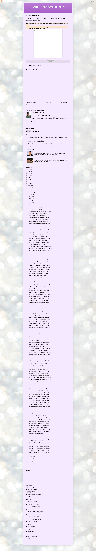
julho (30, 200)
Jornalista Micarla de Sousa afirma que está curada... (39, 437)
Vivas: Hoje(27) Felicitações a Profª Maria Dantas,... (39, 236)
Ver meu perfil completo (31, 121)
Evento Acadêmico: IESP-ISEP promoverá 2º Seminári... (40, 417)
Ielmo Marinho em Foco (32, 497)
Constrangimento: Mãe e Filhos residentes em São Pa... (40, 352)
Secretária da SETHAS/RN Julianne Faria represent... (39, 217)
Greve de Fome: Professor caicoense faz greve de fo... (39, 221)
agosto (30, 198)
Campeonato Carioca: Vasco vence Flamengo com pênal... (40, 284)
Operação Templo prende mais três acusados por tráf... (39, 367)
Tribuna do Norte (30, 531)
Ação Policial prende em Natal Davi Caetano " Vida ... (39, 371)
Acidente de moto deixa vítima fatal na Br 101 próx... (39, 408)
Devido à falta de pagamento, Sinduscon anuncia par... (39, 232)
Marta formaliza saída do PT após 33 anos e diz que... (39, 227)
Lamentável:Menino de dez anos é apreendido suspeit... (40, 379)
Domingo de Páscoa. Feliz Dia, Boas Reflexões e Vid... (40, 419)
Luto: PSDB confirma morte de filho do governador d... (40, 440)
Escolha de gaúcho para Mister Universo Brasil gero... (39, 240)
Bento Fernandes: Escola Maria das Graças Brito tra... (39, 446)
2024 (29, 171)
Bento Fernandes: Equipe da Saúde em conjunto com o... (40, 294)
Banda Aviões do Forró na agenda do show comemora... (40, 246)
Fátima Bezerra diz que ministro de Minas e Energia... (39, 388)
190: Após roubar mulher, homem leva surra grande (39, 288)
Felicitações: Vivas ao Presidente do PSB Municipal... (39, 300)
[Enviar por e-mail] (47, 61)
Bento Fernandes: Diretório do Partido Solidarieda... (39, 242)
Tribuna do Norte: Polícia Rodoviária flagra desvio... (39, 271)
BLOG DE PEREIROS (32, 503)
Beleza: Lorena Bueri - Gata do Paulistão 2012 (42, 159)
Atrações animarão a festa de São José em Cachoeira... (39, 406)
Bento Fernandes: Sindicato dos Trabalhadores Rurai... (39, 400)
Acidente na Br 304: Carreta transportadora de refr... (39, 317)
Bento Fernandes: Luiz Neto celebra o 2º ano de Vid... (39, 392)
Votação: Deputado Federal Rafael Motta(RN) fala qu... (40, 354)
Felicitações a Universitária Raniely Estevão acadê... (39, 425)
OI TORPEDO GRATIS (32, 528)
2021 (29, 177)
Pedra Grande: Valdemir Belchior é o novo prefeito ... (39, 365)
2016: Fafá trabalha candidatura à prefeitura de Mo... (39, 414)
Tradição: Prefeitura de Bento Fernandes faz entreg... (39, 439)
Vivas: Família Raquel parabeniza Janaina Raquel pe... (39, 292)
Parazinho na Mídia (31, 491)
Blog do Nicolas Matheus (32, 489)
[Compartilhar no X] (50, 61)
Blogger (61, 542)
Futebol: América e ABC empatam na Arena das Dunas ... (40, 211)
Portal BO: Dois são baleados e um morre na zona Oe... (40, 265)
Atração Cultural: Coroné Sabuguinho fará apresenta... (39, 335)
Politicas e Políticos (31, 529)
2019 (29, 181)
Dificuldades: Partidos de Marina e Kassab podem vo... (39, 442)
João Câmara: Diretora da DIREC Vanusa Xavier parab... (40, 377)
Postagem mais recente (31, 102)
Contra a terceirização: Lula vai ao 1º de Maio (38, 213)
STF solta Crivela (36, 151)
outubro (30, 194)
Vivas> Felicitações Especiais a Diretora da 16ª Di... (39, 310)
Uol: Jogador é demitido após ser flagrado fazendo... (39, 269)
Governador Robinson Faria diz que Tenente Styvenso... (40, 398)
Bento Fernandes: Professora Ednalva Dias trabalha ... (39, 311)
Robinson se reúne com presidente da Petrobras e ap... (39, 329)
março (30, 454)
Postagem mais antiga (65, 102)
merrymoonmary (50, 542)
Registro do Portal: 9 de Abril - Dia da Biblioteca (38, 385)
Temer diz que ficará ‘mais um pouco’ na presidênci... (39, 338)
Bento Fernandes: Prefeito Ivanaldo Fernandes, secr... (39, 321)
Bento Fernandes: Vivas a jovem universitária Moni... (39, 450)
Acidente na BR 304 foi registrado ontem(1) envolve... (39, 452)
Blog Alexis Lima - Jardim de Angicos (35, 511)
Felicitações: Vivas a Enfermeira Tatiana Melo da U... (39, 387)
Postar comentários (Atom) (35, 104)
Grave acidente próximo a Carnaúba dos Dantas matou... (40, 444)
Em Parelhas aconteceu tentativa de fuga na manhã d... (39, 412)
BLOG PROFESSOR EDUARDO (34, 504)
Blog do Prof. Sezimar (31, 508)
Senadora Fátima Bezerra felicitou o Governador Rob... (40, 356)
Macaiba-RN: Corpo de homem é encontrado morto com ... (40, 254)
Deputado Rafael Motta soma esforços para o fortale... (39, 279)
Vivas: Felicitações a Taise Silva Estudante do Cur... (39, 252)
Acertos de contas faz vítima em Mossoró (37, 346)
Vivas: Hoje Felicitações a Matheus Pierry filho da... (39, 325)
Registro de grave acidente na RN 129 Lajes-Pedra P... (39, 304)
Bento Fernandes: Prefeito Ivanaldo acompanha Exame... (40, 362)
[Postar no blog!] (49, 61)
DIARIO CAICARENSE (32, 521)
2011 (29, 467)
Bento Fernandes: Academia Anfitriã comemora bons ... (40, 448)
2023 (29, 173)
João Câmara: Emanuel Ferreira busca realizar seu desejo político (41, 146)
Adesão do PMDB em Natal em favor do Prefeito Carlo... (40, 248)
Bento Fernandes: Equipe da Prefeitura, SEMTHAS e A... (40, 358)
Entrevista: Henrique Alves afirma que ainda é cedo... (39, 290)
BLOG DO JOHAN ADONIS (33, 516)
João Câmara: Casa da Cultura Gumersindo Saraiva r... (39, 319)
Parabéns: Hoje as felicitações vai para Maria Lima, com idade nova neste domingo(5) (45, 143)
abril (30, 206)
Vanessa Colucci (30, 533)
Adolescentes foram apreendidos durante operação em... (40, 283)
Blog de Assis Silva (31, 514)
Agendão (29, 509)
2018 (29, 183)
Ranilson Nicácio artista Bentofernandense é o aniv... (39, 340)
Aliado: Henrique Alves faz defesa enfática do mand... (39, 281)
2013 (29, 463)
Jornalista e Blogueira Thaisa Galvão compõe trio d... (39, 234)
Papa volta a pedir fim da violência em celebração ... (39, 410)
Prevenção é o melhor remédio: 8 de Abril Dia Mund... (40, 390)
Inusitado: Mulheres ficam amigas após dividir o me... (39, 302)
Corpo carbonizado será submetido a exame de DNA (39, 375)
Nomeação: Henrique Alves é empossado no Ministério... (40, 313)
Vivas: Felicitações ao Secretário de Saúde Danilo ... (39, 344)
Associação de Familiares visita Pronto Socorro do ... (39, 209)
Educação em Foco (31, 524)
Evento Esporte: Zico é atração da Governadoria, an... (39, 396)
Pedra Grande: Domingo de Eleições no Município (39, 381)
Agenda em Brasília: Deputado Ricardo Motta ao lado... (40, 327)
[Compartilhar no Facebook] (51, 61)
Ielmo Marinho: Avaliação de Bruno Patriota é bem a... (40, 348)
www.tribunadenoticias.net (32, 534)
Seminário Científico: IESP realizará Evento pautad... (39, 404)
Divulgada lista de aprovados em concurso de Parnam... (40, 231)
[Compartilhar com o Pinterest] (53, 61)
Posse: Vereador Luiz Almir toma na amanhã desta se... (40, 257)
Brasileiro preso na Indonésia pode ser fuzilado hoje (39, 229)
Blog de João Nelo (31, 487)
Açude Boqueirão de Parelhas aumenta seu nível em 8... (40, 261)
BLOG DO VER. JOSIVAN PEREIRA (35, 518)
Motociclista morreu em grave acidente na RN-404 (39, 244)
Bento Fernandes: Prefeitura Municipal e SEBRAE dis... (40, 238)
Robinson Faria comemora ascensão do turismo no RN (39, 223)
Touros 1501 (29, 496)
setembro (31, 196)
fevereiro (31, 456)
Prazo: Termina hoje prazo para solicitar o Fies (38, 215)
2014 (29, 461)
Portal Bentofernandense (38, 112)
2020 (29, 179)
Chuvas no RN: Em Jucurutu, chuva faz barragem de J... (40, 256)
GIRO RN (29, 499)
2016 (29, 187)
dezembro (31, 190)
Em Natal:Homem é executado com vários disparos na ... (40, 286)
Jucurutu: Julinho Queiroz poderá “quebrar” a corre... (39, 331)
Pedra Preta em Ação (31, 492)
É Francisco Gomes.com (32, 501)
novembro (31, 192)
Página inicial (48, 102)
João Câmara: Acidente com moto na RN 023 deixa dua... (40, 363)
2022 (29, 175)
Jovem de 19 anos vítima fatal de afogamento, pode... (39, 296)
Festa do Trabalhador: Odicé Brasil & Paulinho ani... (39, 350)
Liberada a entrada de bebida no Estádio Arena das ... (39, 315)
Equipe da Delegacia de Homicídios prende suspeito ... (39, 342)
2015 (29, 189)
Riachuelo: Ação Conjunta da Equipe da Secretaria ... (39, 277)
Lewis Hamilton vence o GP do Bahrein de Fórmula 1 (39, 298)
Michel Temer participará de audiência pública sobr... (39, 435)
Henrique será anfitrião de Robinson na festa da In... (39, 383)
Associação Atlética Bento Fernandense (35, 494)
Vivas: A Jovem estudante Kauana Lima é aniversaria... (40, 429)
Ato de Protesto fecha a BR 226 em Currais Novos (39, 250)
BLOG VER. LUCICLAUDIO (33, 506)
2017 (29, 185)
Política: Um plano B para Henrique (36, 433)
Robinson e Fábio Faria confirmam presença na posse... (40, 323)
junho (30, 202)
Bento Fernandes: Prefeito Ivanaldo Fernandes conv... (39, 207)
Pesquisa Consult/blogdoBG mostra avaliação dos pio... (40, 360)
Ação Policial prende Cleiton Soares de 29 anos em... (39, 423)
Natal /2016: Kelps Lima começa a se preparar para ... (39, 394)
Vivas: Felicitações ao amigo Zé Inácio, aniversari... (39, 333)
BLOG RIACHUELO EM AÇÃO (34, 519)
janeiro (30, 458)
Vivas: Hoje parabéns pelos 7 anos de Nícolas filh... (39, 275)
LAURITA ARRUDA (31, 526)
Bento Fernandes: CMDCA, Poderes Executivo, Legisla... (40, 267)
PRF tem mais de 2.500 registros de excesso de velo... (39, 427)
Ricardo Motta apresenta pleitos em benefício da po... (39, 336)
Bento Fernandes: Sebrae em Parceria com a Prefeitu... (39, 308)
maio (30, 204)
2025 (29, 169)
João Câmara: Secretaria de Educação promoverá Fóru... (40, 225)
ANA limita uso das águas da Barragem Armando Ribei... (40, 373)
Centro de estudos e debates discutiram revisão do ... (39, 273)
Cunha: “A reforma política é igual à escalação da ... (39, 369)
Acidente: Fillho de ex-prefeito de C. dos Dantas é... (39, 431)
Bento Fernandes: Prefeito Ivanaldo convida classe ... (39, 219)
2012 (29, 465)
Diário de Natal (30, 523)
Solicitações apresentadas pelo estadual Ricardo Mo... (39, 306)
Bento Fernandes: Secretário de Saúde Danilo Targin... (39, 402)
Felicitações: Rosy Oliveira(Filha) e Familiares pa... (39, 415)
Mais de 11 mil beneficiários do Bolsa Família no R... (39, 263)
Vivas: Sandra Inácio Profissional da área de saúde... (39, 421)
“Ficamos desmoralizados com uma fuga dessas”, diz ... (40, 259)
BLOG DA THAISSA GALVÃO (33, 513)
